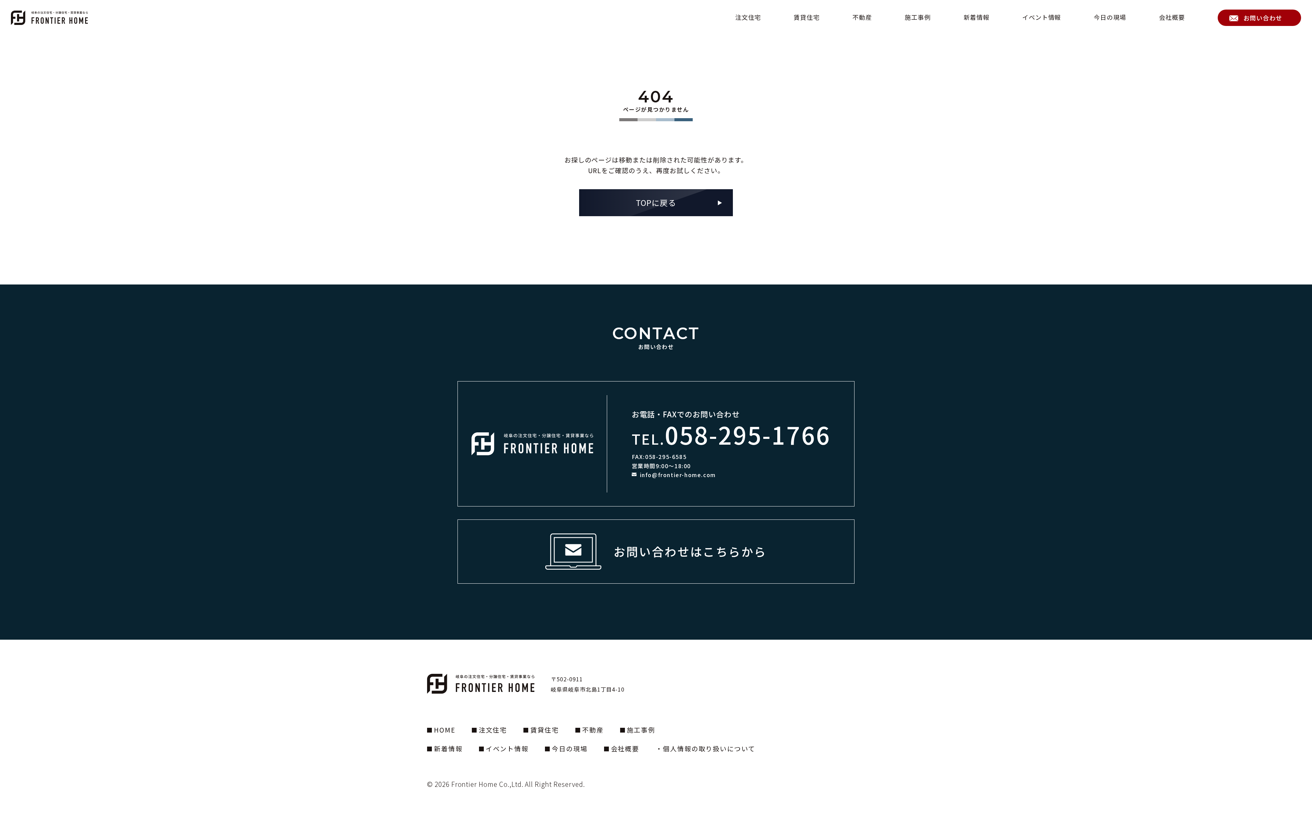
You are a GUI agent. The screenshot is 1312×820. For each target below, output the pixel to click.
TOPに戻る (656, 202)
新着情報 (976, 17)
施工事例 (918, 17)
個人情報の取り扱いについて (709, 748)
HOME (444, 729)
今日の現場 (1110, 17)
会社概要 (1172, 17)
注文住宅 (748, 17)
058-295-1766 (748, 434)
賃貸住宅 (807, 17)
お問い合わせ (1262, 17)
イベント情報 (1041, 17)
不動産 (862, 17)
